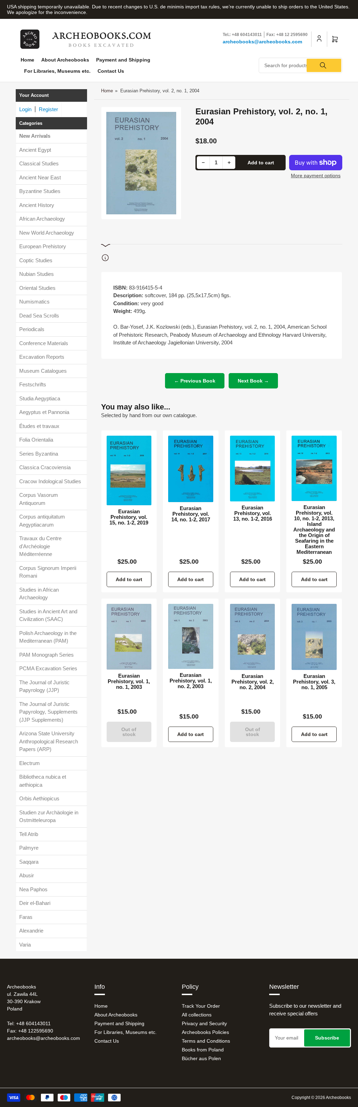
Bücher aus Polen (201, 1058)
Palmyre (28, 848)
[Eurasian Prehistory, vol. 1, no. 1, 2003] (129, 637)
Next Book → (253, 381)
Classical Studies (39, 163)
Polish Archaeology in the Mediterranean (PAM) (48, 637)
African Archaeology (42, 219)
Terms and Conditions (206, 1041)
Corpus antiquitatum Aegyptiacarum (42, 521)
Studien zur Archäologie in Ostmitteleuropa (48, 816)
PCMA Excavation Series (48, 668)
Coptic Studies (35, 260)
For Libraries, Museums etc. (57, 71)
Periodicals (31, 329)
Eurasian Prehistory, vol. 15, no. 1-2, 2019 (128, 517)
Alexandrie (31, 931)
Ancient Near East (40, 177)
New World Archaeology (46, 233)
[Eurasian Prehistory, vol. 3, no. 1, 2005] (314, 637)
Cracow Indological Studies (50, 481)
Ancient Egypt (35, 150)
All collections (197, 1014)
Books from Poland (203, 1049)
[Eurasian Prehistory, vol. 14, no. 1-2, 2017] (190, 469)
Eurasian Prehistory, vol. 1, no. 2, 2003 (191, 680)
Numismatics (34, 302)
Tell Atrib (28, 834)
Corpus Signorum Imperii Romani (47, 572)
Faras (26, 917)
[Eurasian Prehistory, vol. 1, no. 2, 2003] (190, 636)
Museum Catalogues (43, 371)
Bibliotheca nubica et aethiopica (42, 781)
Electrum (29, 763)
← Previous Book (194, 381)
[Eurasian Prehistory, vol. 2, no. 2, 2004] (252, 637)
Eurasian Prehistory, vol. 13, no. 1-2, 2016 (252, 513)
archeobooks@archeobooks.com (262, 41)
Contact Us (111, 71)
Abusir (26, 875)
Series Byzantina (38, 454)
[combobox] (300, 65)
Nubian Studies (36, 274)
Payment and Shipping (123, 60)
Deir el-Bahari (34, 903)
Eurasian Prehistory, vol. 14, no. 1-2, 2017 (190, 514)
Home (27, 60)
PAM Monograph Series (46, 655)
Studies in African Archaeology (39, 594)
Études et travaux (39, 426)
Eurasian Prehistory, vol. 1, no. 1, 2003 (129, 681)
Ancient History (36, 205)
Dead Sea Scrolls (39, 316)
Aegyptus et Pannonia (44, 412)
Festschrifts (32, 384)
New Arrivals (34, 136)
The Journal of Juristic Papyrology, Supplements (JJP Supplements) (48, 712)
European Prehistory (42, 246)
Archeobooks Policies (205, 1032)
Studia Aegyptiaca (39, 398)
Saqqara (28, 862)
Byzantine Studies (39, 191)
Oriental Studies (37, 288)
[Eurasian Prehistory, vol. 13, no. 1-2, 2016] (252, 469)
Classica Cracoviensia (45, 467)
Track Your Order (201, 1006)
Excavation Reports (41, 357)
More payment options (316, 175)
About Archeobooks (65, 60)
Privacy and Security (204, 1023)
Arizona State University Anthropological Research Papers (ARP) (48, 741)
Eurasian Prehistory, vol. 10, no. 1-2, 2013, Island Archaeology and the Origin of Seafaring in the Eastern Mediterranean (314, 530)
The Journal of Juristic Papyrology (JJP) (44, 686)
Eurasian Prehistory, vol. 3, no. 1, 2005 (314, 681)
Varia (25, 945)
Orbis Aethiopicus (39, 798)
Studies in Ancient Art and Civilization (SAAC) (48, 615)
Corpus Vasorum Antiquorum (38, 499)
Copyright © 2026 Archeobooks (321, 1097)
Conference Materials (43, 343)
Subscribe (327, 1038)
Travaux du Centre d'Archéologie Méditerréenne (40, 546)
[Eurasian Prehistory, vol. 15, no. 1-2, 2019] (129, 471)
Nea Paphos (33, 889)
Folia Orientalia (36, 440)
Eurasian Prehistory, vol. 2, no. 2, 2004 (252, 681)
